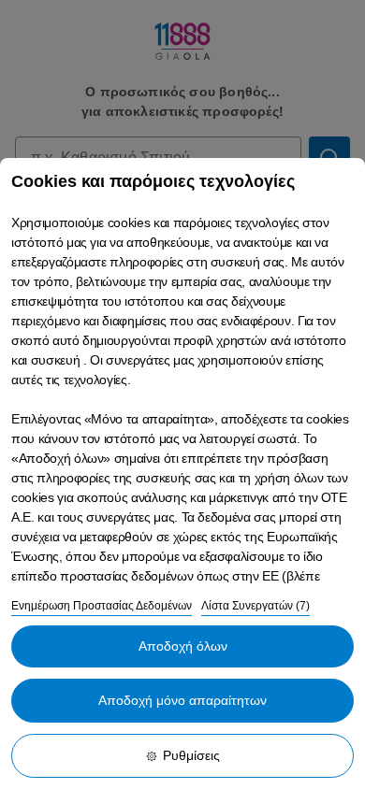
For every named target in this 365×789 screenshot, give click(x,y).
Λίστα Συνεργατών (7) (255, 605)
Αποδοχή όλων (183, 645)
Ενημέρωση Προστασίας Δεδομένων (101, 605)
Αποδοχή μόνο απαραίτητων (182, 700)
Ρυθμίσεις (191, 755)
